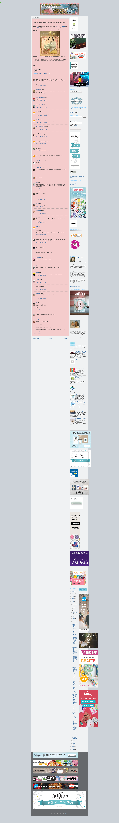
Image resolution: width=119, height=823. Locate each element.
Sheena (37, 272)
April (74, 621)
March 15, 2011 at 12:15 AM (41, 136)
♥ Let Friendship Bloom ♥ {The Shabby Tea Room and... (74, 640)
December (75, 604)
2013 (73, 599)
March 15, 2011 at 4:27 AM (41, 188)
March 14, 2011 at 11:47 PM (41, 122)
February (74, 740)
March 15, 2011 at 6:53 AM (41, 222)
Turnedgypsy (38, 319)
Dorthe (37, 203)
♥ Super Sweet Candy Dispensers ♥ (74, 701)
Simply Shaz (38, 257)
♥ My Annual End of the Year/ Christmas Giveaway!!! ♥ (80, 343)
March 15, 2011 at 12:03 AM (41, 129)
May (74, 619)
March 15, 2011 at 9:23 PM (41, 309)
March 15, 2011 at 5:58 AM (41, 213)
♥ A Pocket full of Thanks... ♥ (74, 696)
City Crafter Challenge (60, 26)
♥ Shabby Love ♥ (74, 646)
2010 (73, 746)
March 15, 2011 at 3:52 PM (41, 275)
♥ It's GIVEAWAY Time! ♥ (80, 394)
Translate (79, 93)
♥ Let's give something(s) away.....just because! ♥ (80, 402)
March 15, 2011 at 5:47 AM (41, 206)
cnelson (37, 111)
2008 (73, 749)
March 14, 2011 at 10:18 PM (41, 100)
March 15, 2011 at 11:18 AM (41, 253)
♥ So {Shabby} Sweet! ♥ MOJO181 (74, 722)
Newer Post (36, 338)
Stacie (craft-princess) (40, 97)
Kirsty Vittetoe (39, 167)
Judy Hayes (72, 111)
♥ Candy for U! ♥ (78, 359)
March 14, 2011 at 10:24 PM (41, 107)
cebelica (37, 175)
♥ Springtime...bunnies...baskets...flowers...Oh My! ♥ (74, 658)
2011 (73, 603)
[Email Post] (49, 73)
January (74, 743)
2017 (73, 593)
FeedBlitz (77, 125)
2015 (73, 596)
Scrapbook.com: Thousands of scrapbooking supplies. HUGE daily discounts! (77, 183)
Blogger (66, 813)
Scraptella (38, 279)
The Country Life (39, 104)
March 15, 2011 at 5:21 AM (41, 199)
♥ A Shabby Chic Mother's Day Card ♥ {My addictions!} (74, 650)
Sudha (37, 140)
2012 (73, 601)
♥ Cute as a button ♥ (74, 738)
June (74, 618)
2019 (73, 590)
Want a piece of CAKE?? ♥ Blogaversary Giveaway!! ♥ (80, 352)
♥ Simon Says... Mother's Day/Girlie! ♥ (74, 669)
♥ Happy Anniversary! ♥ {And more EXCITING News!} (74, 733)
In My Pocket (36, 27)
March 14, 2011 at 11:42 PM (41, 115)
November (75, 607)
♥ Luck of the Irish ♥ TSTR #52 (74, 728)
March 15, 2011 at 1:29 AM (41, 143)
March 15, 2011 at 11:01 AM (41, 242)
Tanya (37, 265)
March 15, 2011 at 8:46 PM (41, 298)
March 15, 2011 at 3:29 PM (41, 268)
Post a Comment (37, 333)
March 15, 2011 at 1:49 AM (41, 150)
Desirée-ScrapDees (40, 160)
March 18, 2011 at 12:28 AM (41, 331)
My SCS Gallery (73, 252)
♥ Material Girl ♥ (74, 688)
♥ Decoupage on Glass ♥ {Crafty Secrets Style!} (80, 411)
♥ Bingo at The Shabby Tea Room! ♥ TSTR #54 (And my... (74, 677)
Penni (37, 191)
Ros (36, 217)
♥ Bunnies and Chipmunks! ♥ (74, 664)
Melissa (37, 246)
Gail (36, 302)
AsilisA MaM (38, 210)
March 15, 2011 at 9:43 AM (41, 234)
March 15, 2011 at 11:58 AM (41, 261)
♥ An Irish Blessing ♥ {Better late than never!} (74, 683)
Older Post (65, 338)
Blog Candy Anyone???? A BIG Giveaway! (80, 386)
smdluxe (37, 119)
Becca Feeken (74, 108)
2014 (73, 598)
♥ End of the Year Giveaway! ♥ (78, 377)
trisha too (38, 293)
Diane (37, 182)
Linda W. (37, 312)
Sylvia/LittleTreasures (40, 126)
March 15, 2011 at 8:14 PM (41, 289)
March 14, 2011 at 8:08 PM (41, 85)
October (74, 609)
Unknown (38, 153)
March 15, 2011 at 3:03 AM (41, 178)
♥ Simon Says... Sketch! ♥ (74, 629)
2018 (73, 591)
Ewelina (71, 112)
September (75, 612)
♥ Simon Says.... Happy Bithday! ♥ (74, 691)
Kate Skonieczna (79, 111)
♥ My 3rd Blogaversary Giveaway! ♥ (79, 369)
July (73, 616)
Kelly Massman (39, 89)
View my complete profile (75, 286)
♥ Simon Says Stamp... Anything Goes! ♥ (74, 717)
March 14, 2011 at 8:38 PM (41, 93)
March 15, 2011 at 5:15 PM (41, 282)
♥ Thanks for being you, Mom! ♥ (74, 633)
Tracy (37, 133)
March (74, 623)
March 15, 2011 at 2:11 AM (41, 157)
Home (50, 338)
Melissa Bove (80, 257)
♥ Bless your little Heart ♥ (74, 625)
